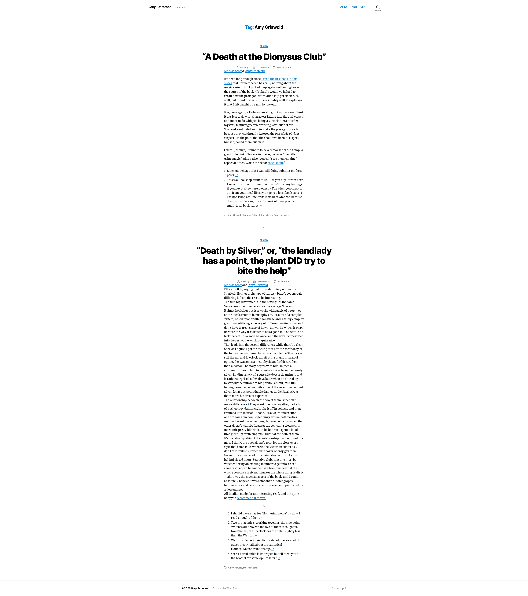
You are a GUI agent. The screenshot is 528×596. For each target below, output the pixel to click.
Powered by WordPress (225, 588)
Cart (362, 6)
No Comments (284, 67)
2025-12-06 (262, 67)
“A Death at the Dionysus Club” (264, 56)
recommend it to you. (251, 498)
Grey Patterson (159, 7)
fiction (255, 215)
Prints (354, 6)
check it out (275, 163)
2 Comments (284, 281)
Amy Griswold (255, 71)
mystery (284, 215)
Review (264, 46)
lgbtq (262, 215)
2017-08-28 (263, 281)
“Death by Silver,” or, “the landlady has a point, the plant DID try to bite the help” (263, 260)
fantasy (247, 215)
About (343, 6)
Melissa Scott (233, 71)
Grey (246, 67)
